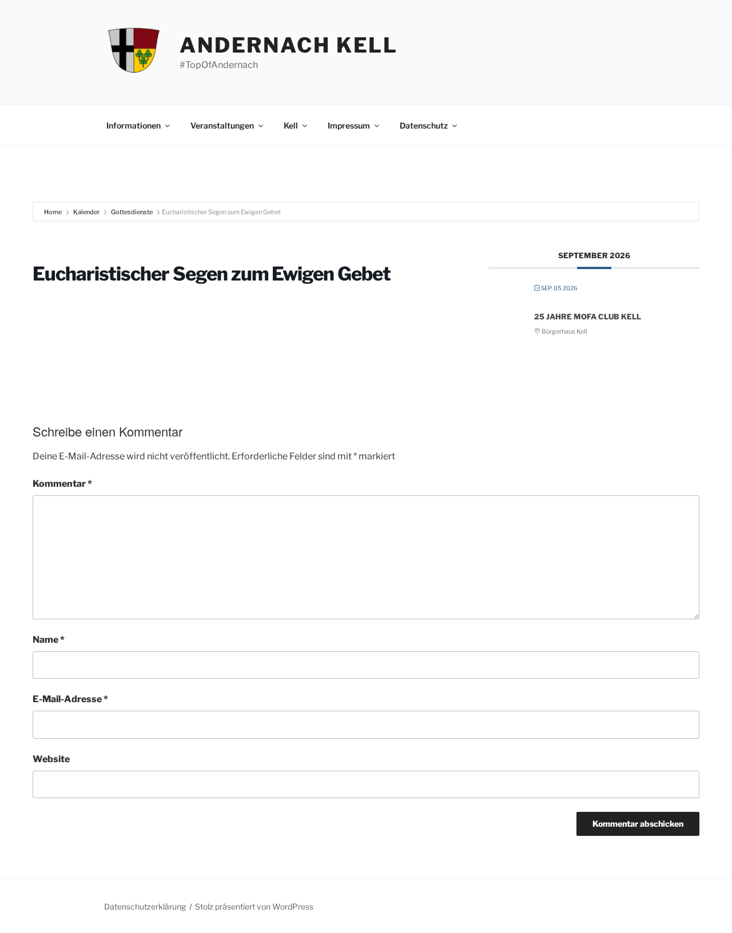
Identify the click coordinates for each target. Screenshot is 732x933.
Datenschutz (424, 125)
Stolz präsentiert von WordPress (254, 906)
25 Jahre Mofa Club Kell (587, 316)
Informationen (133, 125)
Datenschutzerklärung (145, 906)
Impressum (349, 125)
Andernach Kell (289, 45)
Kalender (86, 212)
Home (53, 212)
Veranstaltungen (222, 125)
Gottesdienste (132, 212)
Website (51, 759)
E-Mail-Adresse (70, 699)
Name (49, 639)
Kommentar (62, 483)
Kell (291, 125)
